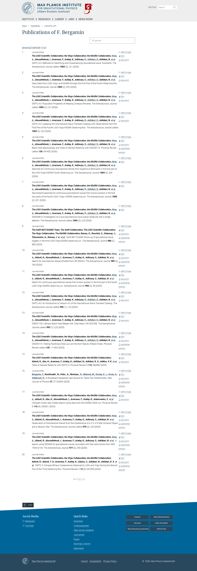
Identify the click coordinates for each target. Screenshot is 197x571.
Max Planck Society (161, 517)
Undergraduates (81, 526)
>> (84, 479)
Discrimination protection (138, 529)
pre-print (125, 60)
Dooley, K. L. (101, 374)
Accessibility (95, 561)
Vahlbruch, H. (38, 378)
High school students (84, 530)
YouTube (29, 526)
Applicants (79, 548)
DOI (122, 56)
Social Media (31, 516)
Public (77, 539)
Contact (137, 517)
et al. (113, 59)
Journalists (79, 535)
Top (30, 505)
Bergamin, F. (38, 374)
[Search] (174, 7)
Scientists (78, 521)
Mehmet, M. (89, 374)
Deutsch (152, 7)
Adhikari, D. (93, 59)
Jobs (71, 19)
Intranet (137, 523)
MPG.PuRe (126, 52)
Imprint (84, 561)
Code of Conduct (161, 523)
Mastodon (30, 521)
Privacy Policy (110, 561)
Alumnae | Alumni (82, 544)
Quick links (81, 516)
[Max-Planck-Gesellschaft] (27, 561)
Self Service (161, 529)
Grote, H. (112, 374)
